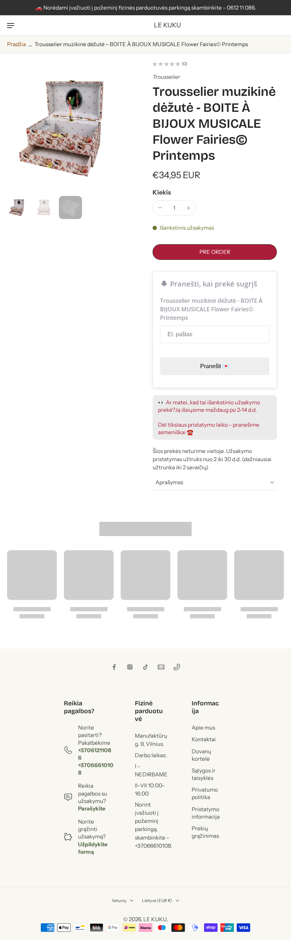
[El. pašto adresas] (161, 667)
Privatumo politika (205, 793)
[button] (215, 251)
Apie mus (203, 727)
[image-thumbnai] (18, 207)
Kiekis (162, 192)
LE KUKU (155, 919)
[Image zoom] (72, 127)
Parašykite (91, 808)
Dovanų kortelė (201, 755)
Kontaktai (204, 739)
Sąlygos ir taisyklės (203, 774)
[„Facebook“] (114, 667)
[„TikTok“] (145, 667)
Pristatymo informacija (206, 812)
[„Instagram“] (130, 667)
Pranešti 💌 (215, 366)
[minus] (160, 207)
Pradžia (16, 44)
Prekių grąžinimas (205, 832)
